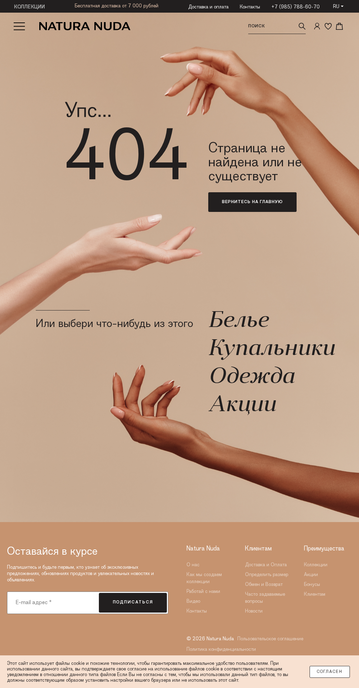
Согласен (330, 672)
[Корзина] (339, 26)
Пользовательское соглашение (270, 638)
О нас (193, 564)
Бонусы (312, 584)
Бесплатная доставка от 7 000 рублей (116, 6)
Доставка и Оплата (266, 564)
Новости (254, 611)
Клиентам (314, 594)
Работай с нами (203, 591)
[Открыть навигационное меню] (19, 26)
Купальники (271, 349)
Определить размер (266, 574)
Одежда (251, 377)
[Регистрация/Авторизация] (317, 26)
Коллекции (315, 564)
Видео (193, 601)
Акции (242, 405)
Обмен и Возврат (264, 584)
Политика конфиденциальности (221, 649)
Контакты (250, 7)
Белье (238, 321)
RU (336, 6)
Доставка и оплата (208, 7)
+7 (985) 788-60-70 (295, 7)
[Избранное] (328, 26)
